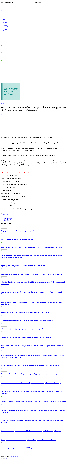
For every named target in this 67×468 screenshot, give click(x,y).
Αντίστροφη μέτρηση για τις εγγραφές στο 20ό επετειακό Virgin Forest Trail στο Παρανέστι (31, 274)
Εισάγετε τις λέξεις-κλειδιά (7, 2)
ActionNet (7, 458)
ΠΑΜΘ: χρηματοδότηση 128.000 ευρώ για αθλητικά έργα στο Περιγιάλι (25, 312)
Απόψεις (5, 21)
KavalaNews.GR (14, 456)
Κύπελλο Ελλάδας (7, 219)
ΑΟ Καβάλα (5, 214)
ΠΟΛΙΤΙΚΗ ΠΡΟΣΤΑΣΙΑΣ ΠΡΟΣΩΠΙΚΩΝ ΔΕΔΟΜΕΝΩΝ (33, 465)
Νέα (4, 19)
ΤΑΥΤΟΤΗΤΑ (4, 465)
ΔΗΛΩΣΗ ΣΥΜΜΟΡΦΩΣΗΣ (55, 465)
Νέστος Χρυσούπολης (8, 218)
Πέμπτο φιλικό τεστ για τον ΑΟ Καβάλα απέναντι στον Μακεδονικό (23, 266)
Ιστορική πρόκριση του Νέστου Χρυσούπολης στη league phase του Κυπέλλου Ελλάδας (30, 365)
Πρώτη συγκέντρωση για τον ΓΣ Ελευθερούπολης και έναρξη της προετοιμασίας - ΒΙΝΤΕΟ (31, 247)
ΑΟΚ (4, 213)
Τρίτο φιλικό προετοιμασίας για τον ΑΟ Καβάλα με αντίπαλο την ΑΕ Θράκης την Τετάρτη (31, 431)
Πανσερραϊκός (6, 220)
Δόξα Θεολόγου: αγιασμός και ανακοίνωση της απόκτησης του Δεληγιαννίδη (26, 337)
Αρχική (2, 103)
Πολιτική (5, 25)
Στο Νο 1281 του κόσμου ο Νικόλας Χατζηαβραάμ (17, 239)
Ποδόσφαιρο (6, 217)
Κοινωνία (5, 22)
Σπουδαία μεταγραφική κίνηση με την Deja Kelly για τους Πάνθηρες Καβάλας (27, 320)
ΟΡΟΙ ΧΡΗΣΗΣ (13, 465)
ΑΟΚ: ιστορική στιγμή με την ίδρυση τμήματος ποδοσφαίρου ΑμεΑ (23, 329)
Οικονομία (5, 23)
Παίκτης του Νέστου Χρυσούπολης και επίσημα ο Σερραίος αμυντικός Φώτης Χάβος (29, 374)
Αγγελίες (5, 30)
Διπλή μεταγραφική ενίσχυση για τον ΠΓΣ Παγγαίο (18, 448)
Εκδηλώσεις (5, 29)
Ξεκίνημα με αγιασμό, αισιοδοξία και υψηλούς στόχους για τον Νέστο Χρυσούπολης (28, 440)
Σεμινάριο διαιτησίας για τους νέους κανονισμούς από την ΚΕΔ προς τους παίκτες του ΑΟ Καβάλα (33, 401)
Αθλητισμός (5, 27)
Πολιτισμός (5, 26)
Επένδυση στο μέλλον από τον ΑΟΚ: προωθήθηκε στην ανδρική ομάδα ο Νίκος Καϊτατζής (31, 383)
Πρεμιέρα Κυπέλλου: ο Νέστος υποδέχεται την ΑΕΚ (18, 231)
